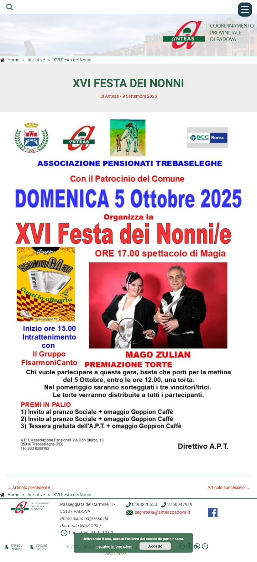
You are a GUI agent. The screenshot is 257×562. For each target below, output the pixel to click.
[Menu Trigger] (245, 10)
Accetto (155, 546)
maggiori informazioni (114, 546)
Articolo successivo (228, 488)
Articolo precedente (28, 488)
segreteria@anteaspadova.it (171, 512)
